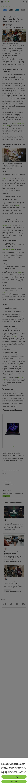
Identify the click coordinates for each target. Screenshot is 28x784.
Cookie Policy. (5, 773)
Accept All (14, 781)
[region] (14, 771)
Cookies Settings (13, 777)
